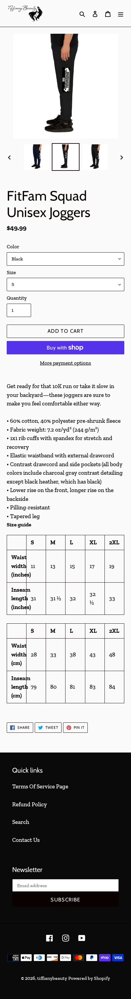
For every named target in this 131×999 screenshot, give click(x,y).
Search (20, 821)
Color (13, 246)
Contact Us (26, 839)
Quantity (17, 298)
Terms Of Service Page (40, 786)
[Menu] (120, 13)
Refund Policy (29, 804)
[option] (36, 157)
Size (11, 272)
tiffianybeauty (52, 978)
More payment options (65, 363)
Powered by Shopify (89, 978)
